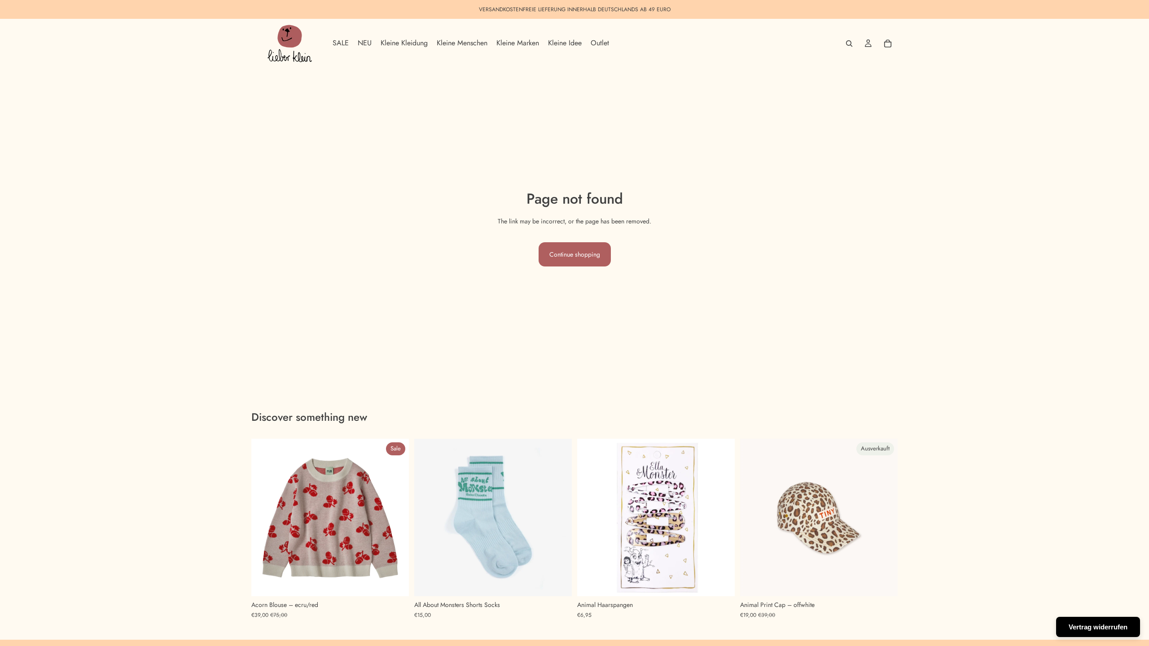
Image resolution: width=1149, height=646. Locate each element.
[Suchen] (849, 43)
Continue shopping (574, 254)
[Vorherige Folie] (264, 518)
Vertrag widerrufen (1098, 627)
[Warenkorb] (888, 43)
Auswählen (402, 582)
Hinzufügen (728, 582)
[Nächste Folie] (395, 518)
